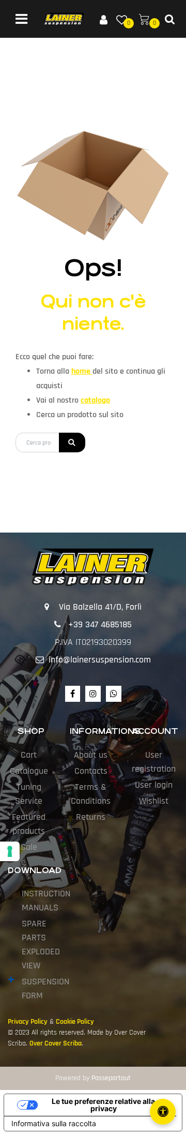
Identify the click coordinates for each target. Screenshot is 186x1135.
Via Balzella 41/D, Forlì (100, 607)
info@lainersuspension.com (100, 660)
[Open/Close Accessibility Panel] (163, 1112)
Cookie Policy (75, 1021)
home (81, 371)
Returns (90, 817)
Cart (29, 755)
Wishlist (153, 801)
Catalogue (29, 771)
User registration (154, 762)
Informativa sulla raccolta (53, 1123)
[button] (72, 442)
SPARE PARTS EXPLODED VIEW (41, 944)
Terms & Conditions (91, 794)
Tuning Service (28, 794)
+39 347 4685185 (100, 624)
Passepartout (111, 1078)
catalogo (95, 400)
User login (154, 785)
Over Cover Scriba (55, 1043)
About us (90, 755)
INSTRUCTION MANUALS (46, 900)
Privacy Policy (28, 1021)
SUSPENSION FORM (45, 988)
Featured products (28, 824)
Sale (29, 847)
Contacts (90, 771)
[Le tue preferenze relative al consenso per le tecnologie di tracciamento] (10, 851)
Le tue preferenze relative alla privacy (103, 1105)
